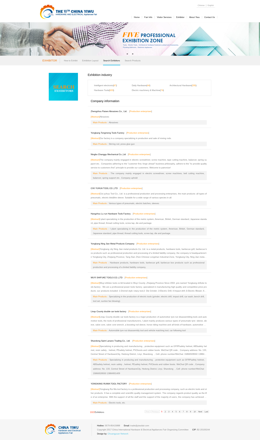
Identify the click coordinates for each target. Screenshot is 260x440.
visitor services (164, 17)
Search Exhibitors (111, 60)
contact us (209, 17)
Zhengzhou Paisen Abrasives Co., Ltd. (109, 111)
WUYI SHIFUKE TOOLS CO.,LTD (106, 277)
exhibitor (180, 17)
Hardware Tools (101, 90)
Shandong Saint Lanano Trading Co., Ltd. (110, 341)
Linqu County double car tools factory (108, 311)
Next (200, 412)
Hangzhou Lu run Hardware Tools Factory (111, 213)
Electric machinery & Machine (146, 90)
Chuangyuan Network (118, 433)
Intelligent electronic (103, 85)
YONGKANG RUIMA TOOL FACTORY (109, 383)
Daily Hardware (139, 85)
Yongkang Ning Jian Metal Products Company (112, 243)
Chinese (201, 5)
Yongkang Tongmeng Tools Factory (107, 133)
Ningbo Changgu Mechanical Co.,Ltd (108, 154)
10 (195, 412)
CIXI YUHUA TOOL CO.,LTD (104, 188)
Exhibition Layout (90, 60)
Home (137, 17)
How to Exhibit (70, 60)
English (211, 5)
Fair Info (148, 17)
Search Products (133, 60)
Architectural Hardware (180, 85)
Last (206, 412)
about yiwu (194, 17)
